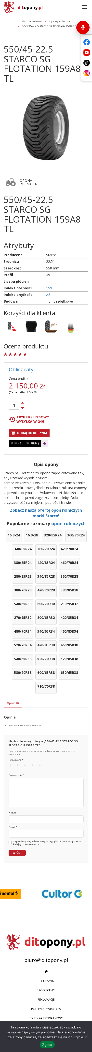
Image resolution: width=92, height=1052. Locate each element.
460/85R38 (69, 645)
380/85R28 (69, 590)
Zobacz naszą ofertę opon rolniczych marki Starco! (46, 513)
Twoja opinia (16, 775)
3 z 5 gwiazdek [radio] (26, 766)
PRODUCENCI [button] (46, 990)
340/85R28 (46, 576)
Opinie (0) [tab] (13, 703)
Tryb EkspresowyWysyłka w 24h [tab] (32, 419)
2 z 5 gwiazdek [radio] (19, 766)
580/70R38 (22, 672)
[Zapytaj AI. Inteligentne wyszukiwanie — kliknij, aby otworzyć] (83, 27)
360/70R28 (69, 576)
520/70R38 (46, 658)
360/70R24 (76, 535)
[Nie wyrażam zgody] (85, 1036)
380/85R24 (22, 562)
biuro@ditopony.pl (46, 960)
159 (49, 288)
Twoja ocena (16, 759)
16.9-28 (32, 535)
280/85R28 (22, 576)
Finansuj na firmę (25, 443)
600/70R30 (46, 603)
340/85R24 (22, 548)
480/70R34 (22, 631)
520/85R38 (69, 658)
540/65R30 (22, 603)
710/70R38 (46, 686)
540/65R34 (46, 631)
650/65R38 (69, 672)
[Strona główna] (46, 971)
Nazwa (13, 812)
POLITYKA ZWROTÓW (46, 1009)
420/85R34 (69, 617)
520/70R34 (22, 645)
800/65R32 (46, 617)
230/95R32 (69, 603)
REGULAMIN (46, 981)
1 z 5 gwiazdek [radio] (12, 766)
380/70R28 (22, 590)
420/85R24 (46, 562)
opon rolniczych (68, 523)
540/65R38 (22, 658)
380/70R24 (46, 548)
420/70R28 (46, 590)
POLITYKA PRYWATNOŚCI (46, 1018)
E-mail (13, 827)
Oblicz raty (21, 369)
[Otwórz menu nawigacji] (84, 7)
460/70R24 (69, 562)
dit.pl (30, 7)
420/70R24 (69, 548)
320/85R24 (52, 535)
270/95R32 (22, 617)
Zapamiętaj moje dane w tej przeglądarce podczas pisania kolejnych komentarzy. (47, 843)
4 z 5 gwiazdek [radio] (34, 766)
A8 (48, 294)
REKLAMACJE (46, 1000)
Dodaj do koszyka (31, 433)
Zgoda (47, 1045)
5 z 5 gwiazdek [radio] (41, 766)
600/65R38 (46, 672)
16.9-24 (14, 535)
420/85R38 (46, 645)
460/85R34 (69, 631)
